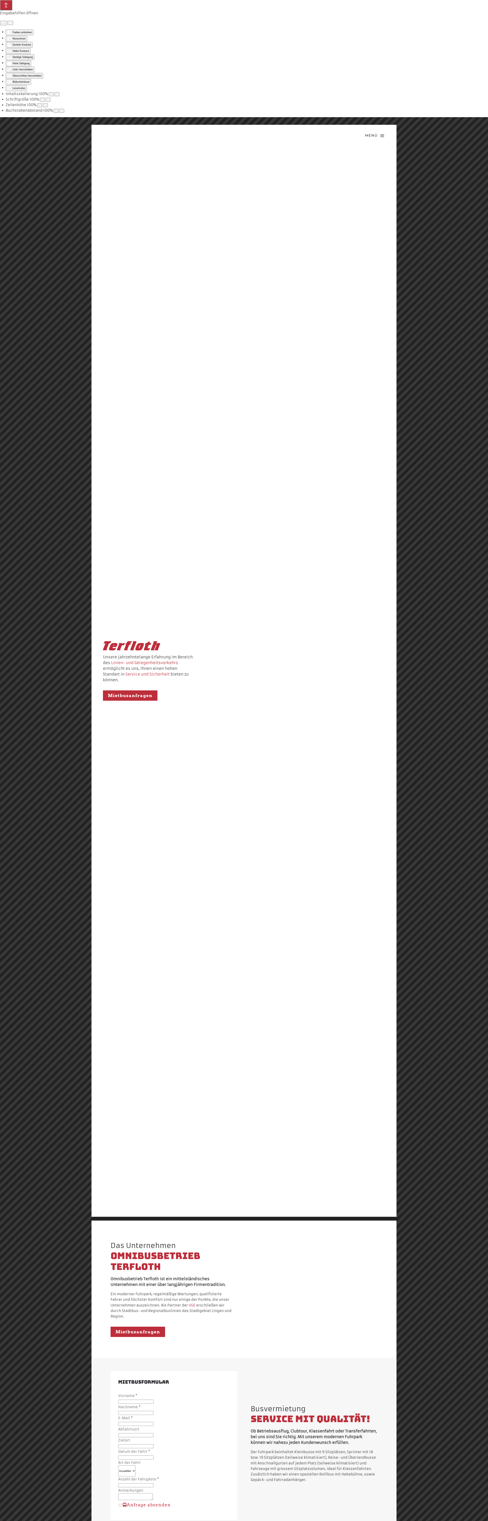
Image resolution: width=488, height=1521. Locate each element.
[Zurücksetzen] (3, 23)
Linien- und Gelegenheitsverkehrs (144, 662)
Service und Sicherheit (147, 674)
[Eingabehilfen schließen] (10, 23)
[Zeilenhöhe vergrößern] (45, 105)
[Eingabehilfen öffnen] (6, 5)
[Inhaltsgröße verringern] (51, 94)
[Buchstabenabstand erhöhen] (61, 111)
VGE (192, 1305)
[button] (374, 136)
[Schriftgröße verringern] (42, 100)
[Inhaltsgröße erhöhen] (57, 94)
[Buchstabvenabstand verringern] (56, 111)
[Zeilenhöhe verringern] (39, 105)
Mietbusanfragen (130, 695)
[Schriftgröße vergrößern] (48, 100)
